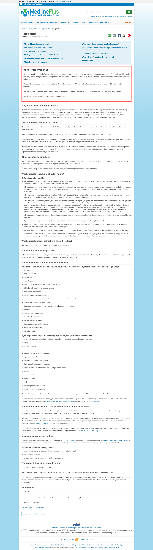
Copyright (43, 545)
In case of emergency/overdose (95, 53)
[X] (124, 36)
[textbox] (106, 12)
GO (129, 12)
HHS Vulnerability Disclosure (87, 545)
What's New (108, 16)
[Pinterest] (129, 36)
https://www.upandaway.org (88, 431)
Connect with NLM (86, 539)
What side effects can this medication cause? (100, 44)
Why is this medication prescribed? (38, 44)
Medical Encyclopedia (99, 22)
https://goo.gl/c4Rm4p (44, 423)
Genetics (65, 22)
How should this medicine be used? (38, 48)
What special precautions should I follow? (41, 55)
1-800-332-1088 (92, 401)
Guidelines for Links (60, 545)
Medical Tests (79, 22)
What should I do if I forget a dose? (38, 62)
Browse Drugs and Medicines (33, 508)
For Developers (119, 545)
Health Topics (27, 22)
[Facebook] (119, 36)
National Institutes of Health (111, 547)
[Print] (114, 36)
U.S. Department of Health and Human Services (89, 547)
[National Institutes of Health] (21, 4)
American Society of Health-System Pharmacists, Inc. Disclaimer (76, 528)
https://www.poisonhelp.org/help (116, 440)
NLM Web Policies (34, 545)
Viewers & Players (72, 545)
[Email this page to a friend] (109, 36)
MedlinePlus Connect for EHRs (105, 545)
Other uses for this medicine (35, 51)
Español (128, 22)
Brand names (87, 61)
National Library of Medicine (32, 4)
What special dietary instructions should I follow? (44, 58)
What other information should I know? (98, 57)
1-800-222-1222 (69, 440)
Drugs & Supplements (47, 22)
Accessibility (50, 545)
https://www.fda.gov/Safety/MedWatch (61, 401)
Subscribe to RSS (67, 539)
